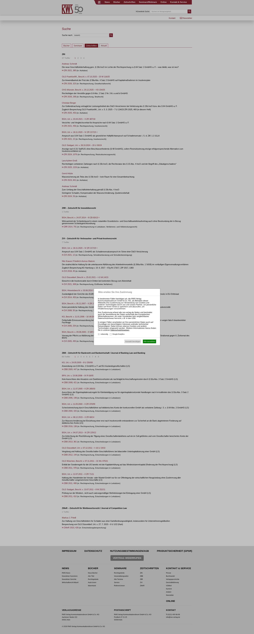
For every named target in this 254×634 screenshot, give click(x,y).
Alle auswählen (149, 341)
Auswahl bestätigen (132, 341)
